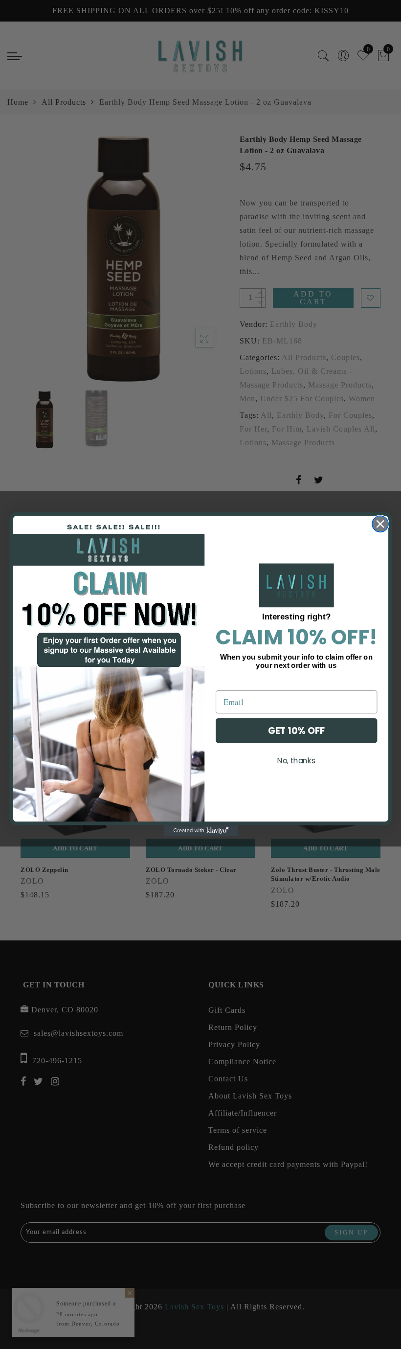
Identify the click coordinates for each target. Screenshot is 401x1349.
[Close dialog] (380, 524)
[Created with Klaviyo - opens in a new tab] (201, 831)
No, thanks (296, 760)
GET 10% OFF (296, 730)
